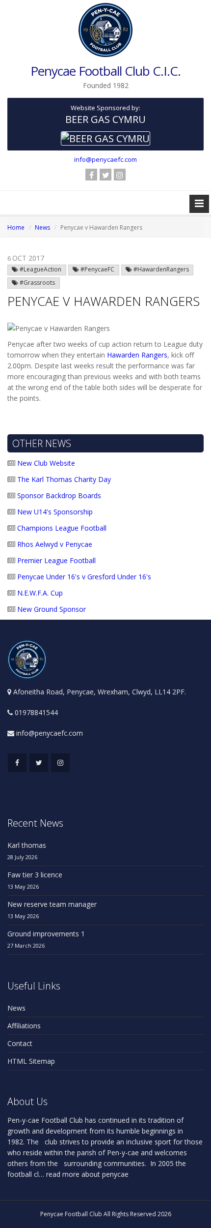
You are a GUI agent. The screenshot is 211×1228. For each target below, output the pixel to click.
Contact (19, 1043)
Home (16, 227)
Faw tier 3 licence (34, 874)
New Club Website (45, 463)
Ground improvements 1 (46, 933)
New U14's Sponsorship (54, 511)
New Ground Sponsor (50, 609)
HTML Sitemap (31, 1061)
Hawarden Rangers (137, 354)
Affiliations (24, 1025)
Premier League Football (55, 560)
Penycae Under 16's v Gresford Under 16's (83, 576)
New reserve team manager (52, 904)
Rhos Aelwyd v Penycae (53, 544)
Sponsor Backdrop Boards (58, 495)
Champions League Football (60, 528)
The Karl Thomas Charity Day (63, 479)
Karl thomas (26, 845)
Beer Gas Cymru (105, 119)
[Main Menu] (199, 204)
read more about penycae (86, 1174)
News (42, 227)
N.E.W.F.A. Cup (39, 593)
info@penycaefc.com (105, 159)
